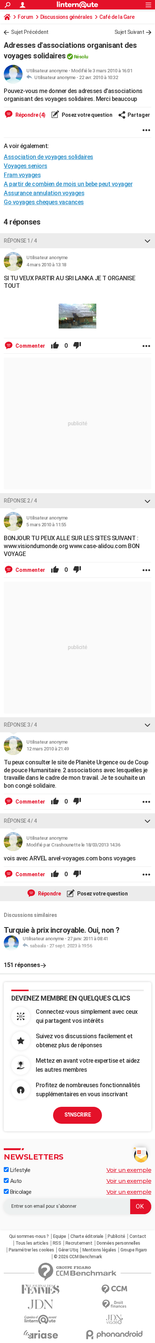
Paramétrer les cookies (31, 1250)
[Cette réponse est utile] (55, 345)
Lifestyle (19, 1170)
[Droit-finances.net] (114, 1304)
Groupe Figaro (133, 1250)
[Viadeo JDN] (114, 1319)
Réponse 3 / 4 (20, 725)
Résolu (81, 57)
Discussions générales (66, 17)
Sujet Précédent (30, 32)
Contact (137, 1236)
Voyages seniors (25, 166)
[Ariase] (41, 1334)
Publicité (116, 1236)
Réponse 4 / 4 (20, 821)
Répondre (49, 894)
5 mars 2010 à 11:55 (46, 524)
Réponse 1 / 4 (20, 241)
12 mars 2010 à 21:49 (47, 749)
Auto (15, 1181)
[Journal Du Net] (41, 1304)
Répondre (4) (30, 115)
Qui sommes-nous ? (29, 1236)
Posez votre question (86, 115)
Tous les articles (32, 1243)
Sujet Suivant (129, 32)
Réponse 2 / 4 (20, 501)
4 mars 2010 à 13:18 (46, 264)
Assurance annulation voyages (44, 193)
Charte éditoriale (86, 1236)
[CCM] (114, 1289)
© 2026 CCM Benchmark (78, 1256)
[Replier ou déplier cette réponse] (147, 241)
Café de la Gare (117, 17)
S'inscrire (77, 1115)
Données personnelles (118, 1243)
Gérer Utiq (68, 1250)
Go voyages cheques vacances (44, 202)
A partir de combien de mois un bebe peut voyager (68, 184)
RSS (57, 1243)
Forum (25, 17)
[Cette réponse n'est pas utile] (77, 345)
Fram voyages (22, 175)
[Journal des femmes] (41, 1289)
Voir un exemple (129, 1169)
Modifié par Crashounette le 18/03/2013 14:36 (73, 845)
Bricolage (20, 1192)
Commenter (29, 346)
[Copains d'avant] (41, 1319)
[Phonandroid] (114, 1334)
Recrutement (79, 1243)
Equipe (59, 1236)
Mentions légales (99, 1250)
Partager (139, 115)
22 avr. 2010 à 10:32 (98, 77)
